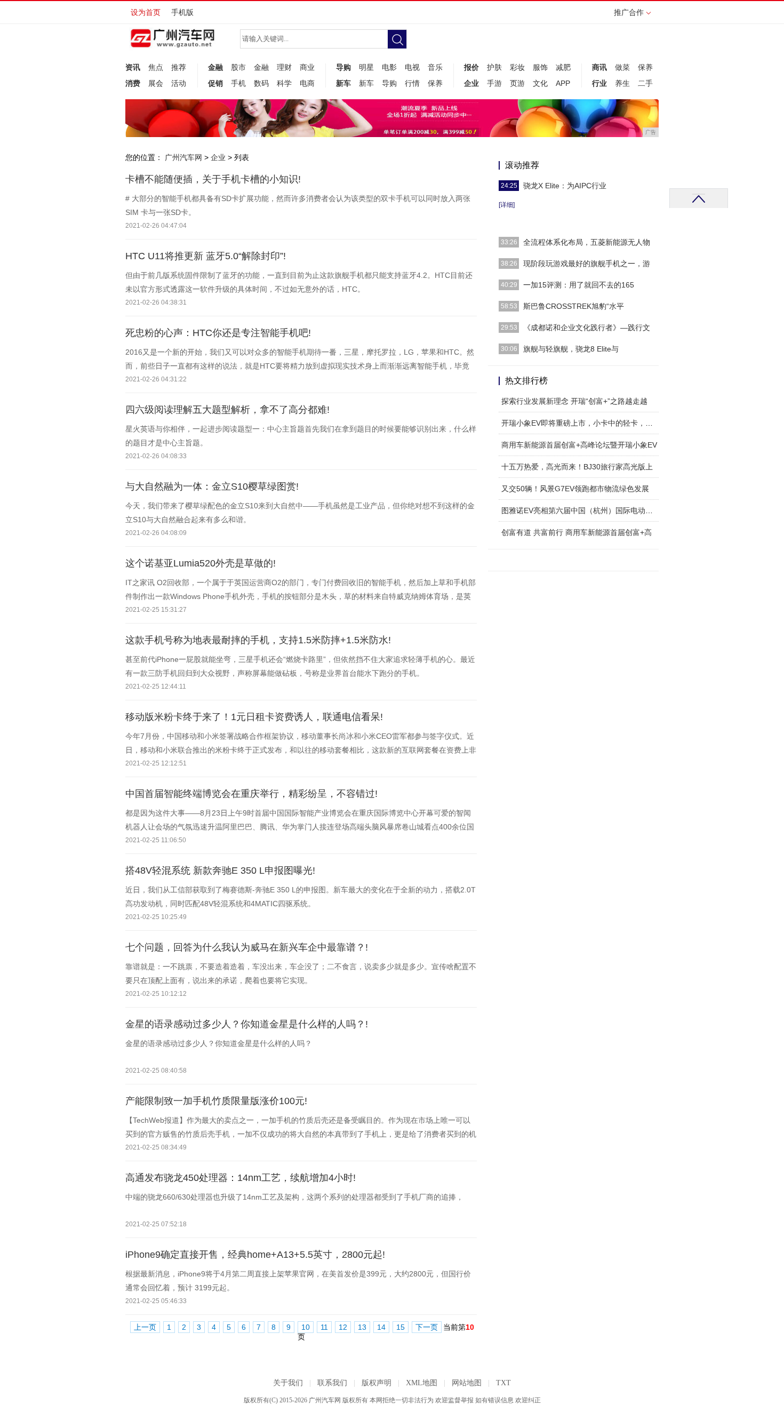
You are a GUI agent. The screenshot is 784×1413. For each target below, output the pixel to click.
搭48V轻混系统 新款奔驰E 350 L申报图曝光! (220, 870)
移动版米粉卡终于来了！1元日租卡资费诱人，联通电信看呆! (254, 717)
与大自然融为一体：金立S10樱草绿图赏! (212, 486)
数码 (261, 83)
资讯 (132, 67)
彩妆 (517, 67)
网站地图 (467, 1383)
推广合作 (629, 12)
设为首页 (146, 12)
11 (324, 1327)
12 (343, 1327)
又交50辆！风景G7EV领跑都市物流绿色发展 (575, 488)
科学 (284, 83)
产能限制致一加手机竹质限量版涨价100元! (216, 1101)
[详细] (507, 205)
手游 (494, 83)
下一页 (426, 1327)
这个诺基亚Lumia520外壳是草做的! (200, 563)
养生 (622, 83)
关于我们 (288, 1383)
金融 (215, 67)
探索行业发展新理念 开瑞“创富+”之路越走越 (574, 401)
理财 (284, 67)
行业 (599, 83)
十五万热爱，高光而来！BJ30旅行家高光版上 (577, 466)
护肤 (494, 67)
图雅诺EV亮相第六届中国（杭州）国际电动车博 (580, 510)
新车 (343, 83)
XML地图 (421, 1383)
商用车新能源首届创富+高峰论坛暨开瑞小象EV (579, 445)
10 (305, 1327)
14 (381, 1327)
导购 (343, 67)
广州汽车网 (183, 157)
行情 (412, 83)
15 (400, 1327)
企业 (471, 83)
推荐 (178, 67)
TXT (503, 1383)
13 (362, 1327)
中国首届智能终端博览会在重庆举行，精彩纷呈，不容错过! (251, 793)
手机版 (182, 12)
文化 (540, 83)
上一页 (145, 1327)
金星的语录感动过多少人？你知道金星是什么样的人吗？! (246, 1024)
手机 (238, 83)
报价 (471, 67)
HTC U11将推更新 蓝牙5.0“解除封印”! (205, 256)
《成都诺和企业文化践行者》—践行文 (586, 327)
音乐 (435, 67)
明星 (366, 67)
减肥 (563, 67)
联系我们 (332, 1383)
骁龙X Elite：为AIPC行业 (564, 185)
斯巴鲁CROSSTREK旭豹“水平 (573, 306)
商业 (307, 67)
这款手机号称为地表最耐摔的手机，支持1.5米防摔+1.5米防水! (258, 640)
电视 (412, 67)
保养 (435, 83)
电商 (307, 83)
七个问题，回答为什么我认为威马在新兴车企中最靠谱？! (246, 947)
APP (563, 83)
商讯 (599, 67)
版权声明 (376, 1383)
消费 (132, 83)
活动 (178, 83)
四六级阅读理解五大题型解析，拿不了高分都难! (227, 409)
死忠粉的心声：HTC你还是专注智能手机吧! (218, 333)
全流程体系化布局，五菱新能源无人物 (586, 242)
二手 (645, 83)
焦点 (155, 67)
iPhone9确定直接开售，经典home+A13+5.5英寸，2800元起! (255, 1254)
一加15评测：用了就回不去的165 (578, 285)
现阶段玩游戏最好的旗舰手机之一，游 (586, 263)
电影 (389, 67)
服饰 (540, 67)
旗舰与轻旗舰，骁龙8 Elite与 (571, 349)
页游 (517, 83)
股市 (238, 67)
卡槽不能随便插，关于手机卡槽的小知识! (213, 179)
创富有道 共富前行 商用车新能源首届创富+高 (576, 532)
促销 (215, 83)
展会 (155, 83)
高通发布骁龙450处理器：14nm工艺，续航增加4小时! (240, 1177)
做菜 (622, 67)
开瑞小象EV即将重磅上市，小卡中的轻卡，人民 (580, 423)
